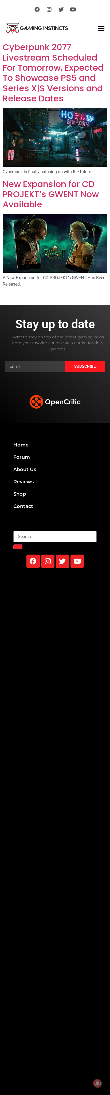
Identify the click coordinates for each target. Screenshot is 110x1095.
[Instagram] (49, 9)
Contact (23, 506)
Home (21, 445)
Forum (21, 457)
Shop (19, 494)
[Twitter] (61, 9)
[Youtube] (73, 9)
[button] (55, 382)
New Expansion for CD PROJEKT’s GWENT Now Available (51, 194)
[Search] (17, 546)
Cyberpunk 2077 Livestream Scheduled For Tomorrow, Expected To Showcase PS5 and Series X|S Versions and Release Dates (53, 72)
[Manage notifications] (97, 1083)
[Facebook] (37, 9)
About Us (24, 469)
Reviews (23, 482)
